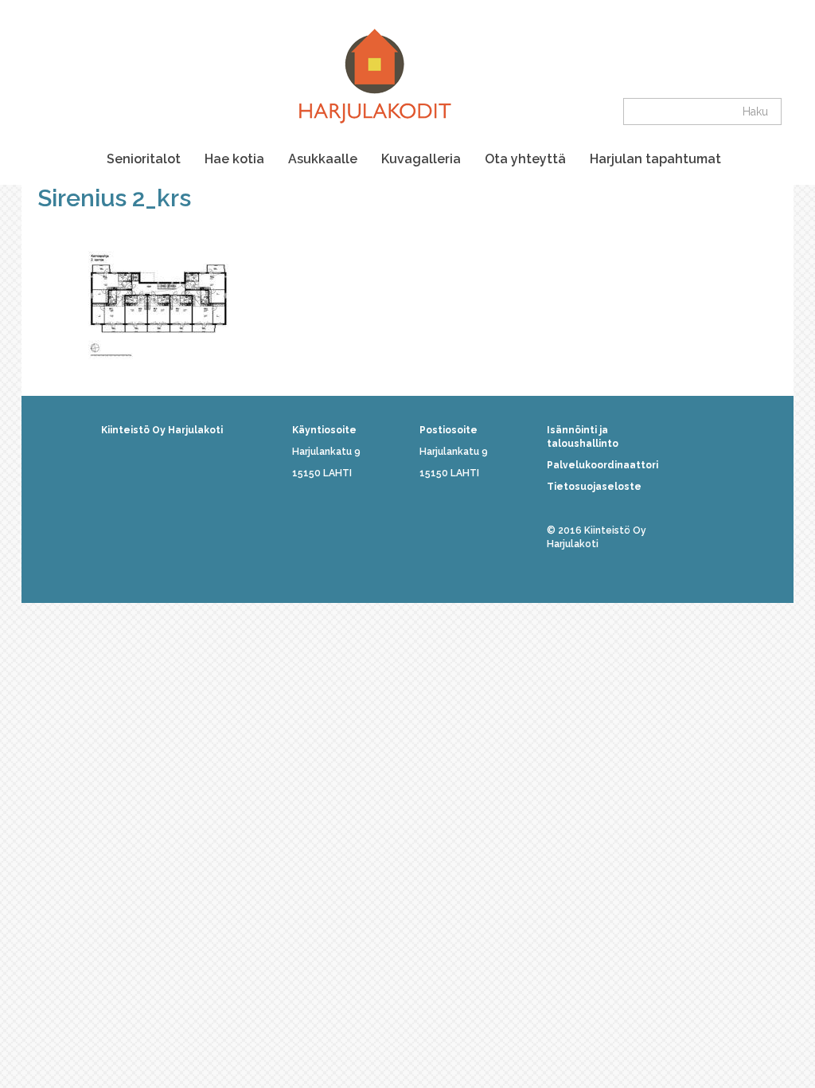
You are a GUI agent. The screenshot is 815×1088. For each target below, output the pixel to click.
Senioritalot (144, 158)
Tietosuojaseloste (594, 486)
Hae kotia (234, 158)
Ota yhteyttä (525, 158)
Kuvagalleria (421, 158)
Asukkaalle (322, 158)
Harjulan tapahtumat (655, 158)
